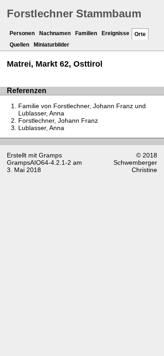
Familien (86, 33)
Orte (140, 34)
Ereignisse (115, 33)
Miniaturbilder (51, 45)
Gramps (50, 155)
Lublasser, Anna (41, 127)
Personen (22, 33)
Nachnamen (55, 33)
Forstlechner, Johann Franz (58, 120)
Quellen (19, 45)
